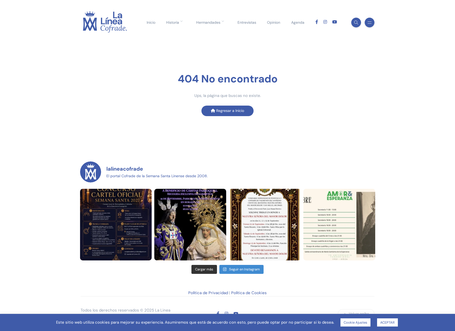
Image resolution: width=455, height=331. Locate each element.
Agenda (297, 22)
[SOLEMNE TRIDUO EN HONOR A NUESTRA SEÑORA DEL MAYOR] (265, 225)
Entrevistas (247, 22)
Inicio (151, 22)
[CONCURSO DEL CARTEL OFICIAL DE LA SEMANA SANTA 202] (116, 225)
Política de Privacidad (208, 292)
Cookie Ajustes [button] (355, 322)
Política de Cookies (249, 292)
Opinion (273, 22)
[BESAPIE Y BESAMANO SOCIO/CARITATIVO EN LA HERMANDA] (190, 225)
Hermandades (208, 22)
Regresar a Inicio (229, 110)
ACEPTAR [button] (387, 322)
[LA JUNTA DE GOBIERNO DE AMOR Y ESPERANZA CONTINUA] (339, 225)
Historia (172, 22)
